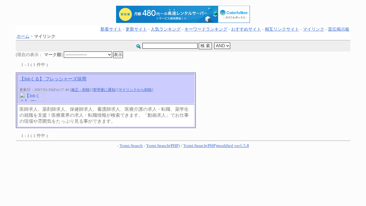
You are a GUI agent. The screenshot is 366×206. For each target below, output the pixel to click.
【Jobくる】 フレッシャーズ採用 (52, 78)
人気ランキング (166, 29)
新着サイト (111, 29)
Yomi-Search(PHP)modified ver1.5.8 (216, 145)
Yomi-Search (131, 145)
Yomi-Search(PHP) (163, 145)
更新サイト (136, 29)
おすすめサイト (246, 29)
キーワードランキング (205, 29)
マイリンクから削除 (135, 90)
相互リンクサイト (282, 29)
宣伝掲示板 (338, 29)
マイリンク (313, 29)
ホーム (23, 36)
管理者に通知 (104, 90)
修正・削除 (80, 90)
